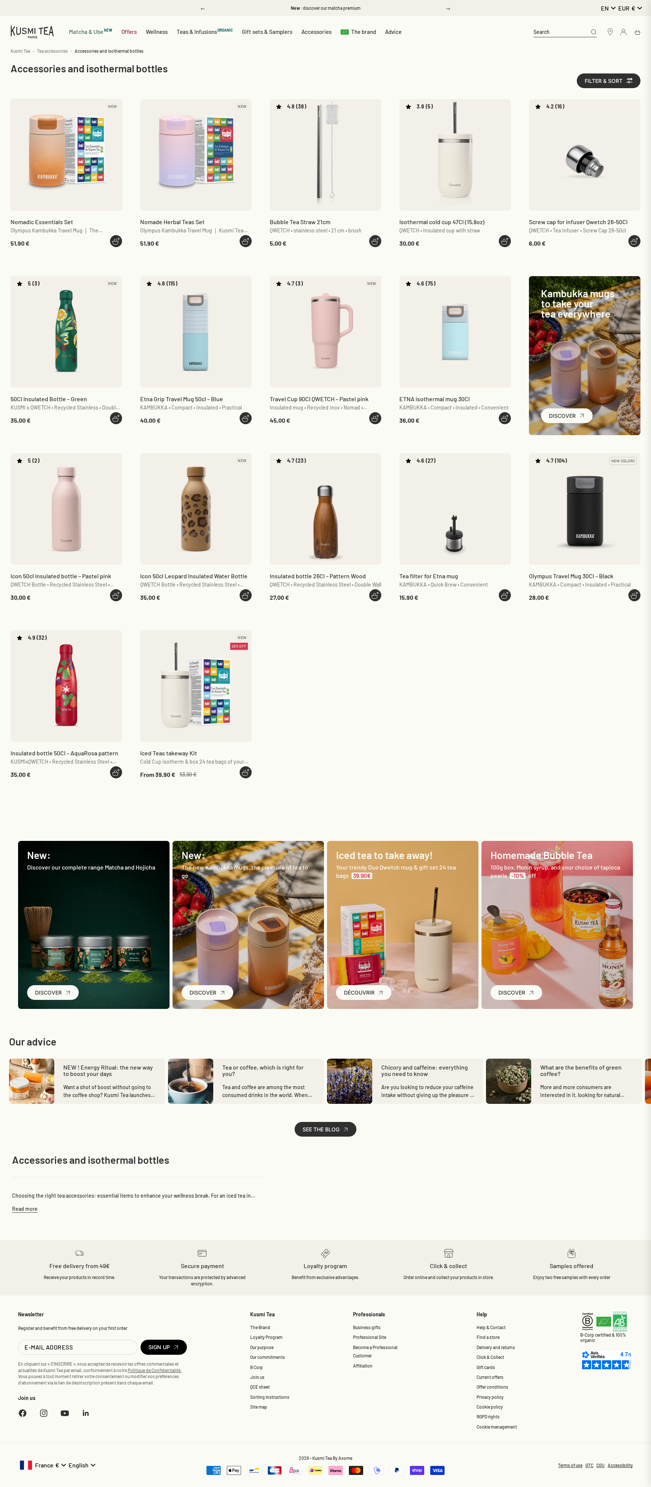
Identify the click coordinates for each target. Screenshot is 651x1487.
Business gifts (367, 1327)
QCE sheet (260, 1386)
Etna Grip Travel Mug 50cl (181, 398)
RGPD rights (488, 1416)
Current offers (490, 1377)
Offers (129, 31)
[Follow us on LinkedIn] (85, 1413)
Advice (393, 31)
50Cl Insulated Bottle (49, 398)
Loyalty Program (266, 1337)
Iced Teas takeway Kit (168, 752)
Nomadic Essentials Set (42, 221)
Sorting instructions (269, 1397)
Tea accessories (52, 50)
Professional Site (369, 1337)
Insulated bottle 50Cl (64, 752)
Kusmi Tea (20, 50)
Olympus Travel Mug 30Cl (571, 575)
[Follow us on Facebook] (22, 1413)
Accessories (316, 31)
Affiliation (363, 1365)
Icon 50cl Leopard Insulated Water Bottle (194, 575)
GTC (589, 1465)
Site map (258, 1406)
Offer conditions (492, 1386)
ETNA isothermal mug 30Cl (434, 398)
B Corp (256, 1367)
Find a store (488, 1337)
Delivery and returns (496, 1347)
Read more (25, 1209)
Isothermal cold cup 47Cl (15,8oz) (441, 221)
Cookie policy (490, 1406)
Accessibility (620, 1465)
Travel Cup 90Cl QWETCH (319, 398)
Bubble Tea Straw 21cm (300, 221)
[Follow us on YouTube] (64, 1413)
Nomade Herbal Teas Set (172, 221)
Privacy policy (490, 1397)
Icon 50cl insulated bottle (61, 575)
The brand (363, 31)
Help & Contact (491, 1327)
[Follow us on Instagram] (43, 1413)
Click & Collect (490, 1357)
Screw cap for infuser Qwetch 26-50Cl (578, 221)
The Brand (260, 1327)
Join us (257, 1377)
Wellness (157, 31)
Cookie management (497, 1426)
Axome (345, 1458)
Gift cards (486, 1367)
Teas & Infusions (205, 31)
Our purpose (262, 1347)
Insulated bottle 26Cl (318, 575)
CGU (600, 1465)
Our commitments (267, 1357)
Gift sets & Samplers (267, 31)
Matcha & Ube (90, 31)
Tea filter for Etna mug (428, 575)
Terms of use (570, 1465)
